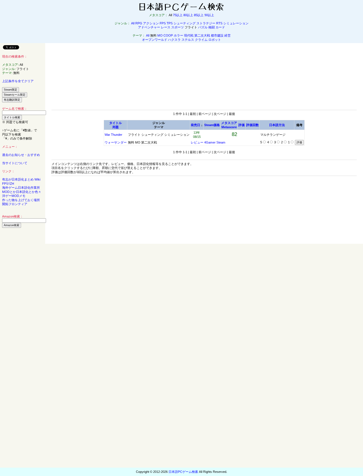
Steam (220, 142)
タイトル (115, 123)
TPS (170, 23)
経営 (227, 35)
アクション (151, 23)
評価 (241, 125)
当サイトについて (14, 163)
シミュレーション (236, 23)
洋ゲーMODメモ (13, 196)
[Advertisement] (22, 295)
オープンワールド (154, 39)
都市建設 (217, 35)
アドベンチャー (149, 27)
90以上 (209, 15)
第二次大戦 (202, 35)
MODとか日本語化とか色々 (21, 192)
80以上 (188, 15)
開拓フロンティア (14, 204)
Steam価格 (212, 125)
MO (160, 35)
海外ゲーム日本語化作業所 (21, 187)
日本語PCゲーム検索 (183, 471)
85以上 (199, 15)
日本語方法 (277, 125)
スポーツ (177, 27)
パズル (203, 27)
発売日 (195, 125)
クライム (201, 39)
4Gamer (210, 142)
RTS (219, 23)
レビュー (197, 142)
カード (220, 27)
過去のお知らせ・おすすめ (21, 155)
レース (165, 27)
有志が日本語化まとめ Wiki (21, 179)
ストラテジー (205, 23)
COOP (168, 35)
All (132, 23)
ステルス (188, 39)
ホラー (178, 35)
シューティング (185, 23)
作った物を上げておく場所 (21, 200)
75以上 (178, 15)
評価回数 (252, 125)
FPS (163, 23)
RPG (138, 23)
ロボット (214, 39)
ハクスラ (174, 39)
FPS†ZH (8, 183)
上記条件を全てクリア (18, 81)
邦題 (115, 127)
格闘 (211, 27)
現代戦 (188, 35)
